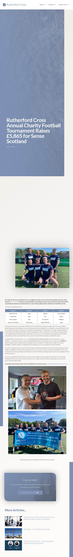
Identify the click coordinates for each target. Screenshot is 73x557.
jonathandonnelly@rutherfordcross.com (56, 364)
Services (51, 4)
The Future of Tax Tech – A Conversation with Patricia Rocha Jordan (38, 542)
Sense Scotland (14, 302)
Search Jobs (63, 4)
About (42, 4)
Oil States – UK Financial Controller (37, 529)
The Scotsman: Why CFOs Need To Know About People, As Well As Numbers (39, 518)
